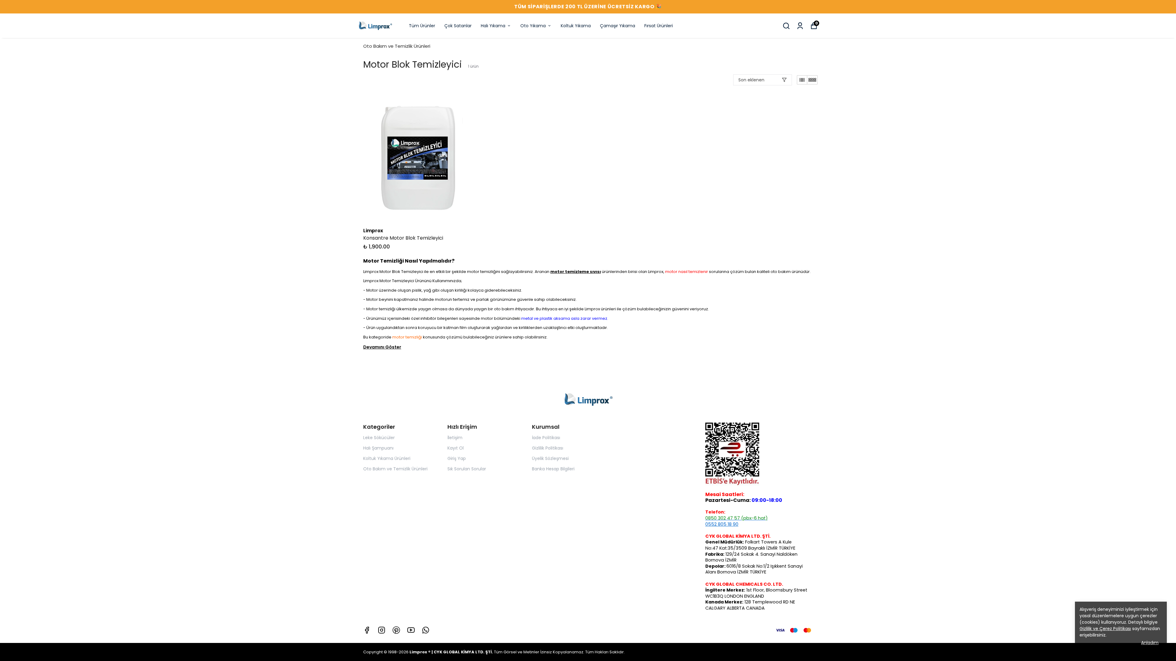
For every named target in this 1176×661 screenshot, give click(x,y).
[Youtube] (411, 630)
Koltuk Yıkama (576, 26)
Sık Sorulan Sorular (466, 469)
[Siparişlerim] (800, 26)
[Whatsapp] (425, 630)
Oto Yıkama (533, 26)
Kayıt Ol (455, 448)
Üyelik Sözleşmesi (550, 458)
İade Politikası (546, 438)
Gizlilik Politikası (547, 448)
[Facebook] (367, 630)
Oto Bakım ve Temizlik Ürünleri (396, 46)
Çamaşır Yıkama (617, 26)
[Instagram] (381, 630)
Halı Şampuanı (378, 448)
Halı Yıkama (493, 26)
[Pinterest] (396, 630)
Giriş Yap (456, 458)
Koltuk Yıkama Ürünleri (386, 458)
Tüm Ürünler (422, 26)
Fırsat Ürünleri (658, 26)
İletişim (454, 438)
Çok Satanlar (458, 26)
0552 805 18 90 (721, 524)
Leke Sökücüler (379, 438)
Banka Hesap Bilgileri (553, 469)
